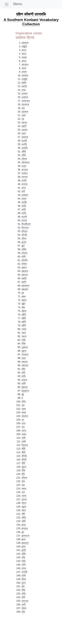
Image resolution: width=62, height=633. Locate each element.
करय (24, 187)
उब (23, 119)
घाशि (24, 383)
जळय (24, 488)
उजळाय (25, 97)
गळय (24, 332)
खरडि (24, 278)
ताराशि (24, 572)
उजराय (25, 93)
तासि (24, 575)
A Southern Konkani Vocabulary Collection (31, 22)
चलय (24, 430)
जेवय (24, 510)
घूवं (23, 394)
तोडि (24, 593)
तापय (24, 568)
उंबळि (24, 82)
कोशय (24, 264)
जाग (23, 492)
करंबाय (25, 173)
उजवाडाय (26, 101)
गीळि (24, 343)
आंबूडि (24, 46)
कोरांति (25, 260)
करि (23, 191)
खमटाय (25, 274)
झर (23, 532)
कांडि (24, 206)
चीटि (24, 452)
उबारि (24, 126)
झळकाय (25, 543)
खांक (24, 296)
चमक (24, 412)
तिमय (24, 579)
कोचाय (24, 253)
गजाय (24, 329)
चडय (24, 409)
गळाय (24, 336)
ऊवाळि (25, 148)
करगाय (25, 177)
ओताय (24, 158)
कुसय (24, 242)
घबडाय (25, 361)
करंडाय (25, 169)
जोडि (24, 517)
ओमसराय (25, 162)
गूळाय (24, 351)
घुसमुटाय (25, 390)
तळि (23, 557)
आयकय (25, 75)
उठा (23, 108)
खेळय (24, 311)
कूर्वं (23, 245)
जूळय (24, 506)
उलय (24, 133)
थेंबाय (24, 608)
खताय (24, 267)
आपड (24, 61)
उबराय (24, 122)
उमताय (24, 130)
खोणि (24, 322)
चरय (23, 423)
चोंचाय (24, 477)
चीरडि (24, 456)
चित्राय (25, 445)
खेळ (23, 307)
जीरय (24, 503)
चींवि (23, 448)
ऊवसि (24, 144)
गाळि (24, 340)
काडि (24, 213)
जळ (23, 485)
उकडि (24, 86)
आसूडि (24, 79)
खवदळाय (25, 285)
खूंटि (23, 303)
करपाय (25, 184)
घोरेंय (24, 401)
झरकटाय (25, 535)
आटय (24, 50)
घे (22, 398)
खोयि (24, 325)
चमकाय (25, 416)
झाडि (24, 550)
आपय (24, 68)
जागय (24, 496)
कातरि (24, 216)
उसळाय (25, 137)
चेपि (23, 474)
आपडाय (25, 64)
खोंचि (24, 314)
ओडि (24, 155)
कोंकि (24, 249)
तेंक (23, 586)
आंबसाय (25, 43)
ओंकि (24, 151)
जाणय (24, 499)
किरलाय (25, 227)
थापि (24, 604)
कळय (24, 198)
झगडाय (25, 528)
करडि (24, 180)
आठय (24, 53)
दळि (23, 612)
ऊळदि (24, 140)
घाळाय (24, 380)
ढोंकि (24, 554)
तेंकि (23, 590)
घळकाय (25, 365)
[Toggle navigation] (6, 4)
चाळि (24, 441)
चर (23, 419)
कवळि (24, 202)
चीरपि (24, 459)
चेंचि (23, 470)
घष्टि (23, 369)
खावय (24, 300)
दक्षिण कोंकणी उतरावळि (31, 14)
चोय (23, 481)
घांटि (23, 372)
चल (23, 427)
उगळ (24, 90)
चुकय (24, 467)
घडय (24, 358)
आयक (24, 72)
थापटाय (25, 601)
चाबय (24, 434)
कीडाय (24, 231)
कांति (24, 209)
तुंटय (24, 583)
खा (23, 293)
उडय (24, 115)
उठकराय (25, 104)
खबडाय (25, 271)
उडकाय (25, 111)
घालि (24, 376)
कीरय (24, 238)
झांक (24, 546)
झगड (24, 525)
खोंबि (24, 318)
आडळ (24, 57)
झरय (24, 539)
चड (23, 405)
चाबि (23, 438)
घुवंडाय (25, 387)
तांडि (24, 561)
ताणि (24, 564)
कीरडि (24, 235)
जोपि (24, 521)
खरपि (24, 282)
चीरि (23, 463)
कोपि (24, 256)
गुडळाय (25, 347)
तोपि (23, 597)
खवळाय (25, 289)
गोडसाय (25, 354)
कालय (24, 220)
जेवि (23, 514)
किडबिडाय (26, 224)
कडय (24, 166)
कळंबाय (25, 195)
